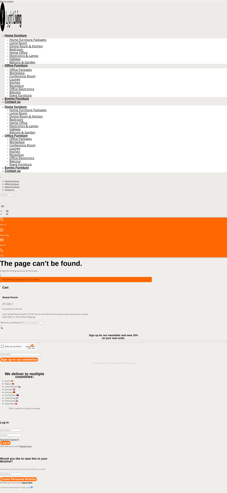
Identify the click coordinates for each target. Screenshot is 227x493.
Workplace (17, 73)
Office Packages (20, 70)
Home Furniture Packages (27, 40)
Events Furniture (17, 98)
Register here (26, 446)
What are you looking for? (11, 322)
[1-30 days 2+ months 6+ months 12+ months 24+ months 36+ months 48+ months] (7, 303)
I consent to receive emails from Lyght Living (15, 487)
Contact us (13, 101)
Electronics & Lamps (23, 56)
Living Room (18, 43)
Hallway (15, 59)
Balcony (15, 92)
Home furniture (16, 35)
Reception (16, 86)
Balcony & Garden (22, 62)
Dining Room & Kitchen (26, 46)
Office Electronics (21, 89)
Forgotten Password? (9, 439)
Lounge (14, 79)
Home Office (18, 52)
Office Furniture (16, 65)
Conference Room (22, 76)
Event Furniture (20, 95)
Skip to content (6, 1)
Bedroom (16, 49)
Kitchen (14, 82)
